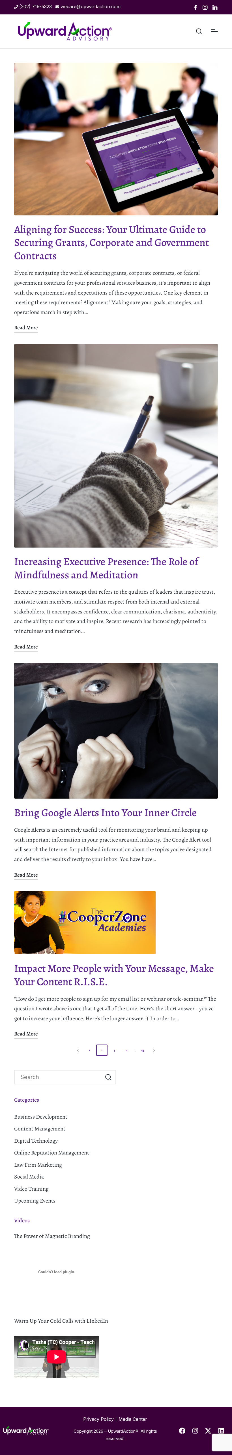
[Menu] (214, 31)
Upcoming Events (34, 1201)
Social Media (29, 1177)
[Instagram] (205, 7)
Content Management (39, 1128)
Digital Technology (36, 1141)
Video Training (31, 1189)
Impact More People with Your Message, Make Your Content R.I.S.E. (114, 975)
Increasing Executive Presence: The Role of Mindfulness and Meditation (106, 568)
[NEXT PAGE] (153, 1050)
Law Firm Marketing (38, 1165)
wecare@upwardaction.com (91, 6)
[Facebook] (195, 7)
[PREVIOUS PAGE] (78, 1050)
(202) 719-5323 (35, 6)
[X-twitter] (208, 1430)
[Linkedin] (215, 7)
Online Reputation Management (51, 1152)
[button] (77, 1050)
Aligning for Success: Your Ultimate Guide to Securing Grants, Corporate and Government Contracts (111, 242)
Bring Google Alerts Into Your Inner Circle (105, 812)
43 (142, 1050)
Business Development (40, 1117)
